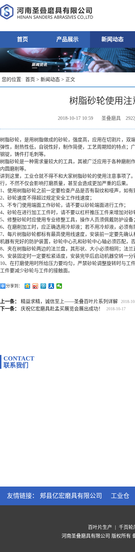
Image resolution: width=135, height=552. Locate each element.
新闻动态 (112, 39)
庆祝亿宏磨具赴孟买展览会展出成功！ (62, 308)
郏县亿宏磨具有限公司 (71, 495)
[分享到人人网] (51, 286)
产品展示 (67, 39)
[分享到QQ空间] (27, 286)
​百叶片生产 (100, 527)
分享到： (14, 286)
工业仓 (120, 495)
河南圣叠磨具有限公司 (86, 535)
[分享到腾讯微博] (43, 286)
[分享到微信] (59, 286)
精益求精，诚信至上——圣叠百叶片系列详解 (69, 301)
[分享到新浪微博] (35, 286)
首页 (22, 39)
